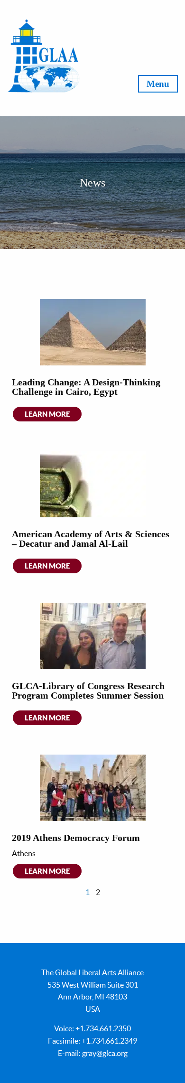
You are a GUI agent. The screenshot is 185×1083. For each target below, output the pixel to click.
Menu (158, 84)
